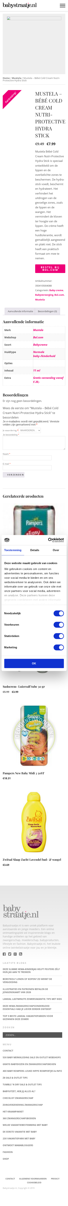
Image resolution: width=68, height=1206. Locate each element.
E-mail (7, 464)
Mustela (16, 78)
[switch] (58, 625)
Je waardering (10, 430)
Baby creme (56, 290)
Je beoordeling (11, 435)
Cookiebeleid (34, 1182)
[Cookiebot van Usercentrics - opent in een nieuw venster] (48, 540)
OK (34, 663)
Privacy (55, 1178)
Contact (10, 1178)
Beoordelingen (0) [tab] (47, 311)
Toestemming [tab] (12, 550)
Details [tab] (34, 550)
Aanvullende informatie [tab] (20, 311)
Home (6, 78)
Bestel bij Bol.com (50, 268)
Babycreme (40, 344)
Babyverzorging (44, 294)
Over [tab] (56, 550)
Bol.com (59, 294)
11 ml (36, 370)
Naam (6, 454)
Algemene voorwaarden (33, 1178)
